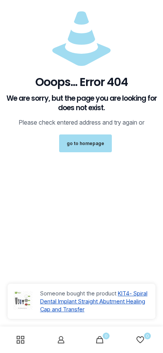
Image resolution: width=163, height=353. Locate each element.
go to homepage (85, 143)
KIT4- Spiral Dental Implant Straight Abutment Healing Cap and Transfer (93, 301)
